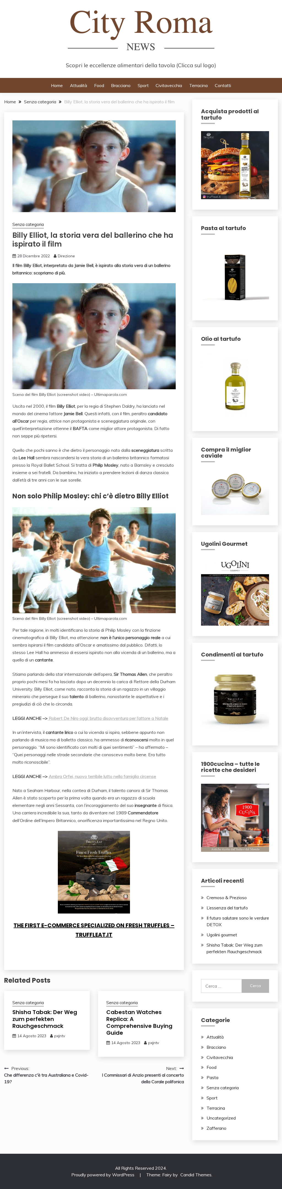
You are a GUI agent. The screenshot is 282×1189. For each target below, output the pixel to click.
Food (99, 85)
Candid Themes (196, 1174)
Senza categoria (28, 224)
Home (57, 85)
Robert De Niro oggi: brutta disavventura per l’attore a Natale (108, 718)
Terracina (198, 85)
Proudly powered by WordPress (103, 1174)
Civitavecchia (169, 85)
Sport (143, 85)
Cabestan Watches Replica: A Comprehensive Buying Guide (139, 1022)
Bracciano (121, 85)
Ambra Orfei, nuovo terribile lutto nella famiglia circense (102, 776)
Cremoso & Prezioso (227, 897)
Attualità (78, 85)
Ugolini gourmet (222, 934)
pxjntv (59, 1035)
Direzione (66, 255)
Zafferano (216, 1128)
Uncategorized (221, 1118)
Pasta (212, 1077)
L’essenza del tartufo (227, 907)
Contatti (223, 85)
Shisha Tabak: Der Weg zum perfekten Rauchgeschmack (44, 1019)
